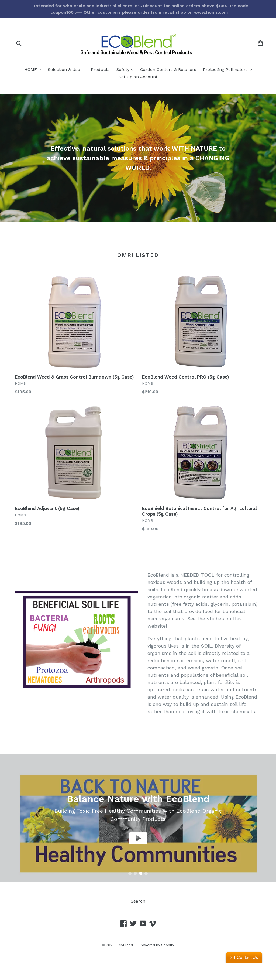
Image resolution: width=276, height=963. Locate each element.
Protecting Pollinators (228, 69)
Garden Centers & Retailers (168, 69)
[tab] (130, 873)
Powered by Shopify (157, 945)
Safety (126, 69)
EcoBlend (124, 945)
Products (100, 69)
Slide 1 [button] (130, 873)
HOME (34, 69)
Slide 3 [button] (140, 873)
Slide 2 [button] (135, 873)
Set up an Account (138, 76)
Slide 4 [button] (146, 873)
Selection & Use (67, 69)
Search (138, 901)
